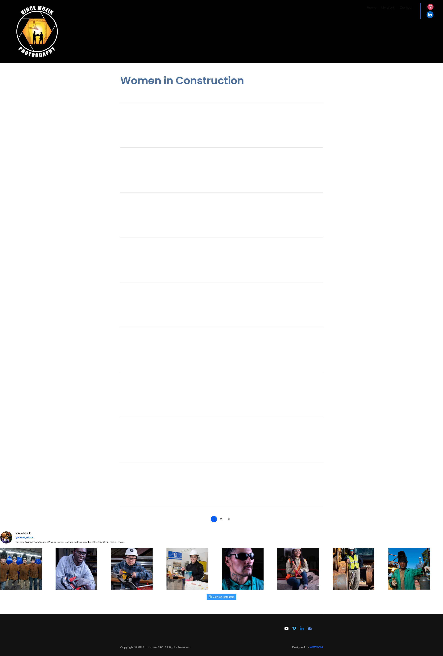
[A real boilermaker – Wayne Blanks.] (415, 569)
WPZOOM (316, 647)
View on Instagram (223, 596)
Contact (406, 7)
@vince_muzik (25, 537)
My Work (388, 7)
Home (371, 7)
